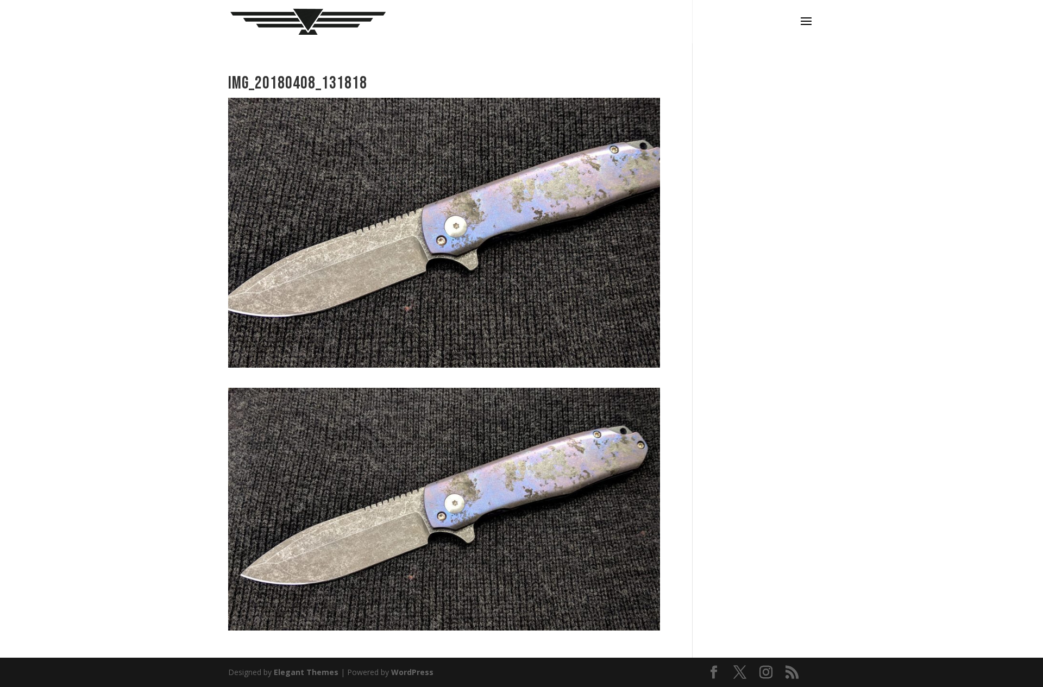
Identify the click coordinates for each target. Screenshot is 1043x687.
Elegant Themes (306, 672)
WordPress (412, 672)
